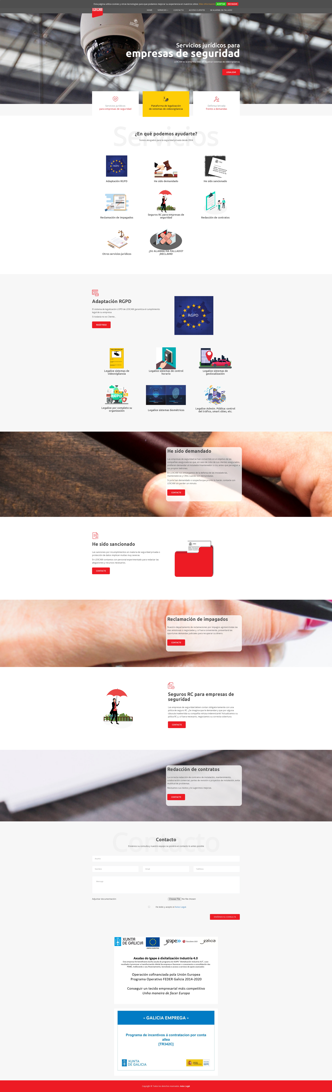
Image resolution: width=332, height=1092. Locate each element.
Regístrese (101, 325)
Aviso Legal (180, 907)
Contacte (176, 492)
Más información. (207, 4)
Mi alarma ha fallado (221, 10)
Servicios (162, 10)
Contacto (179, 10)
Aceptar (221, 4)
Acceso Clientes (197, 10)
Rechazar (232, 4)
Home (149, 10)
